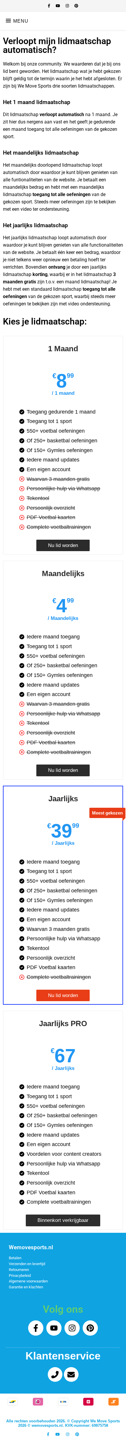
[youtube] (58, 6)
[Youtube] (54, 1328)
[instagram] (68, 6)
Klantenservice (63, 1356)
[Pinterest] (90, 1328)
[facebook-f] (49, 6)
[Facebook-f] (35, 1328)
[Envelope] (71, 1374)
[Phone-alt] (55, 1374)
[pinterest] (76, 6)
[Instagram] (72, 1328)
